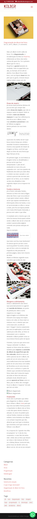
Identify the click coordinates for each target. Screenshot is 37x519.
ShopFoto (26, 57)
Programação (8, 471)
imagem (28, 499)
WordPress (7, 491)
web (6, 505)
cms (9, 499)
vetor (30, 502)
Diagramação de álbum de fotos (15, 42)
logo (6, 502)
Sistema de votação (10, 482)
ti (19, 502)
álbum (19, 505)
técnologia (24, 502)
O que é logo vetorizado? (12, 485)
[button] (33, 515)
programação (13, 502)
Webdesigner (8, 474)
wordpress (12, 505)
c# (5, 499)
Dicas (5, 468)
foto (23, 499)
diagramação (16, 499)
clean (22, 403)
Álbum (15, 44)
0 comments (23, 44)
